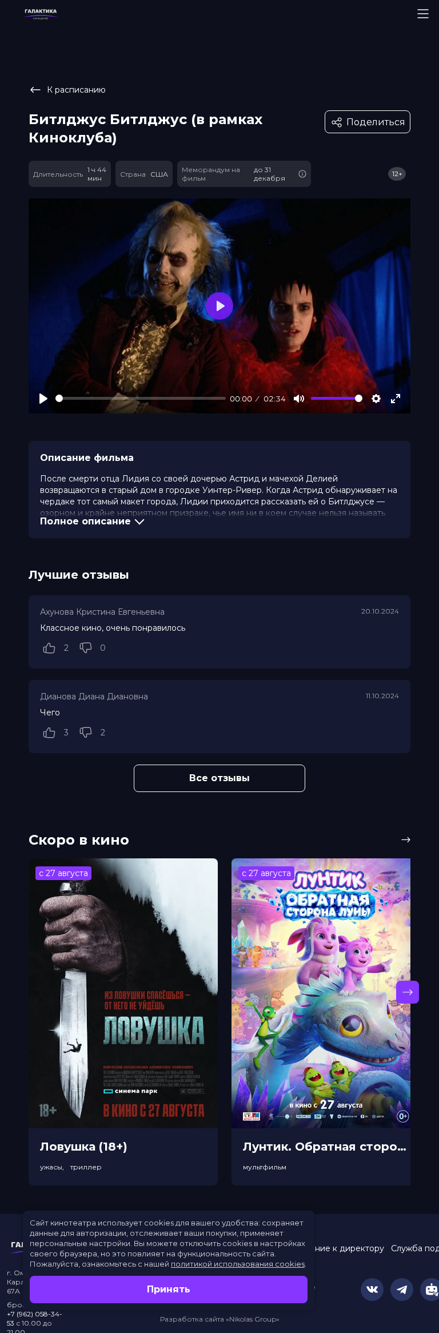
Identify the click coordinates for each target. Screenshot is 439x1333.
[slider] (140, 398)
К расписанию (76, 90)
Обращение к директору (332, 1248)
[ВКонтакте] (372, 1289)
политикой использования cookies (238, 1263)
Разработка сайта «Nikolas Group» (220, 1319)
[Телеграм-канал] (401, 1289)
